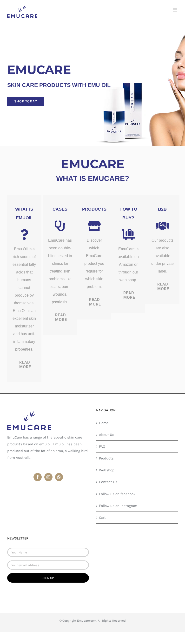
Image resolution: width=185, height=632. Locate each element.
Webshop (106, 470)
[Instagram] (48, 477)
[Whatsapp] (59, 477)
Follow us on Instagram (118, 506)
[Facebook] (37, 477)
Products (106, 458)
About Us (106, 434)
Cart (102, 517)
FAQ (102, 446)
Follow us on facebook (117, 494)
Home (104, 423)
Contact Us (108, 482)
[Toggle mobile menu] (175, 9)
